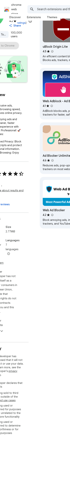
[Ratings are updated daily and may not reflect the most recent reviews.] (30, 21)
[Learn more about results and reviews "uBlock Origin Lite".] (52, 51)
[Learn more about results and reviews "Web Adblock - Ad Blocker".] (51, 105)
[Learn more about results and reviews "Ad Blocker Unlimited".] (52, 160)
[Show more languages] (8, 254)
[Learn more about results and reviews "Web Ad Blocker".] (52, 214)
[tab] (15, 17)
